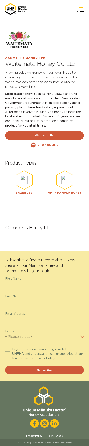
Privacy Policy (44, 358)
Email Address (15, 313)
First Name (13, 278)
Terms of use (55, 436)
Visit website (44, 135)
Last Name (13, 296)
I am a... (10, 331)
